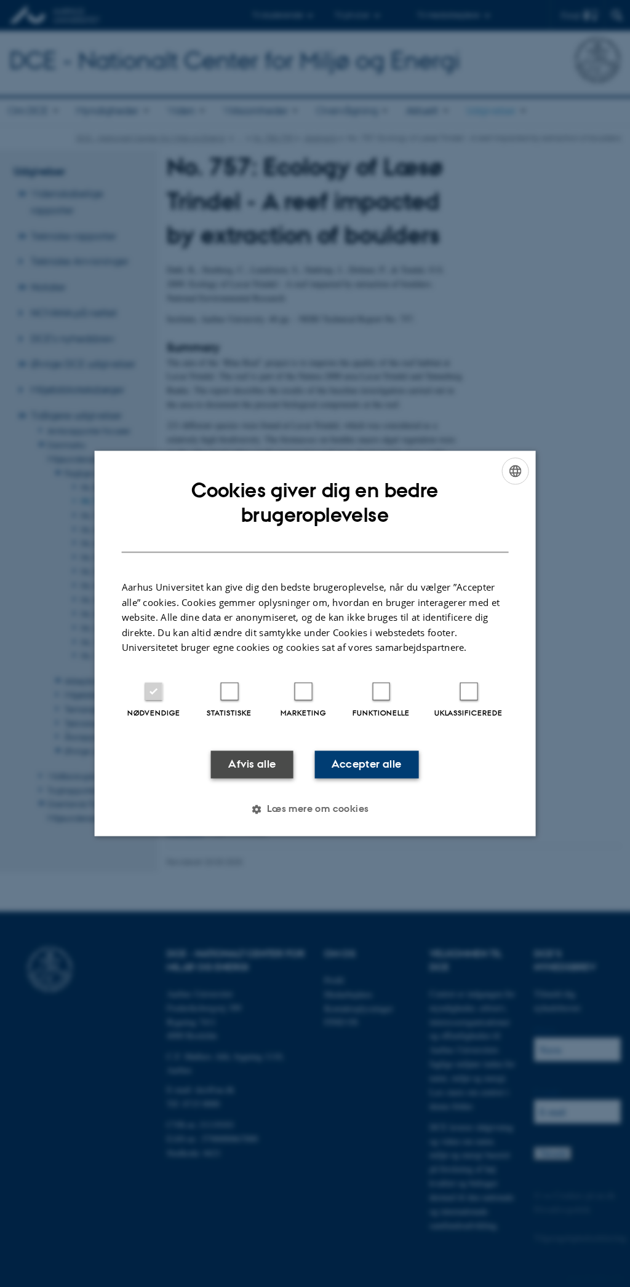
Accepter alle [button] (366, 764)
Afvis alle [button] (252, 764)
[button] (315, 809)
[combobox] (515, 471)
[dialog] (315, 643)
